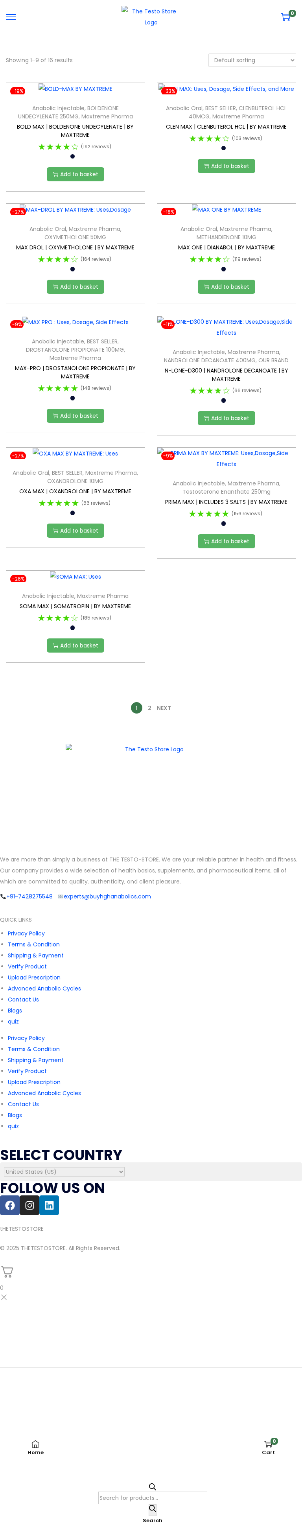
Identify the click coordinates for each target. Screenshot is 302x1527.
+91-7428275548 (29, 896)
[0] (285, 17)
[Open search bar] (152, 1487)
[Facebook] (10, 1205)
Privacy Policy (26, 933)
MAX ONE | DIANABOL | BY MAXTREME (226, 247)
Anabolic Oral (184, 108)
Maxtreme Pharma (107, 116)
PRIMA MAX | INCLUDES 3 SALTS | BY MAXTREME (226, 502)
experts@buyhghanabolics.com (107, 896)
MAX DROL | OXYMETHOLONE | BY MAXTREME (75, 247)
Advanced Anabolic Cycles (44, 988)
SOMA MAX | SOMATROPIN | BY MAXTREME (75, 606)
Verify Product (27, 966)
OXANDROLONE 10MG (75, 481)
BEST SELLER (220, 108)
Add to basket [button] (79, 174)
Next (164, 708)
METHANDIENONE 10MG (226, 237)
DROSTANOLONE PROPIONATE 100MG (75, 350)
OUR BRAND (273, 360)
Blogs (15, 1010)
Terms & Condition (34, 944)
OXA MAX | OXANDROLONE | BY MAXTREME (75, 491)
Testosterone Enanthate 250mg (226, 492)
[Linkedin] (49, 1205)
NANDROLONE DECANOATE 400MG (210, 360)
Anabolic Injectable (58, 108)
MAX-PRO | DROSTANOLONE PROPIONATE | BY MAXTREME (75, 372)
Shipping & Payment (36, 955)
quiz (13, 1021)
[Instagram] (29, 1205)
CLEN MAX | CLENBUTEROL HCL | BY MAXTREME (226, 127)
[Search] (153, 1510)
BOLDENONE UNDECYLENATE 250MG (68, 112)
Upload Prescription (34, 977)
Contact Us (23, 999)
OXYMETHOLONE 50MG (75, 237)
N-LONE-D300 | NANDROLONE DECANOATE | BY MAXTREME (226, 375)
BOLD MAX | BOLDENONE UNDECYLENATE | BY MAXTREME (75, 131)
